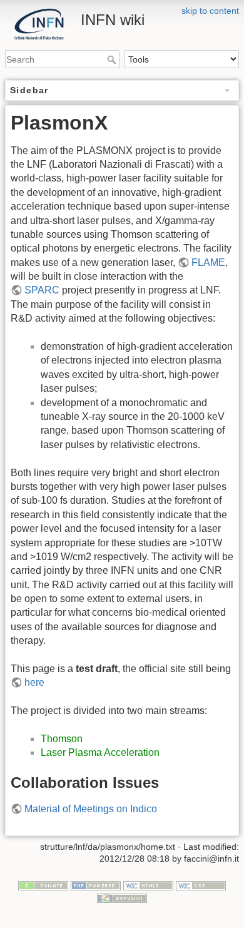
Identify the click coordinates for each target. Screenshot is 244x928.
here (34, 682)
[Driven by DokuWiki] (122, 897)
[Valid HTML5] (148, 885)
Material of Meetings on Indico (90, 808)
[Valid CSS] (201, 885)
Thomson (62, 738)
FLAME (208, 262)
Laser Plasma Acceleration (100, 752)
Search (113, 59)
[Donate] (43, 885)
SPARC (41, 290)
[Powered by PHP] (96, 885)
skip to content (210, 11)
